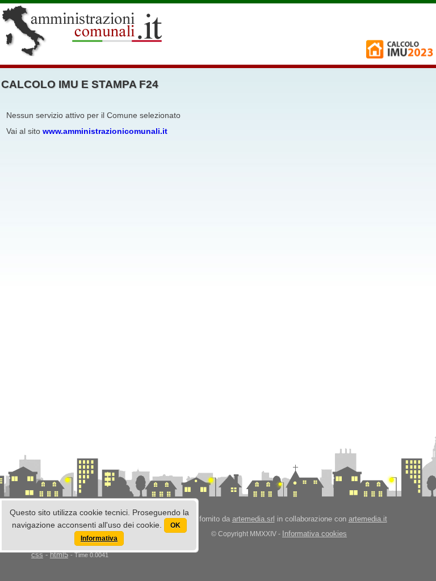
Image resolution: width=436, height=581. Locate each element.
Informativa (99, 538)
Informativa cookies (314, 533)
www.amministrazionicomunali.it (105, 131)
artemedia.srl (253, 519)
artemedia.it (368, 519)
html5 (59, 554)
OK (175, 525)
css (37, 554)
